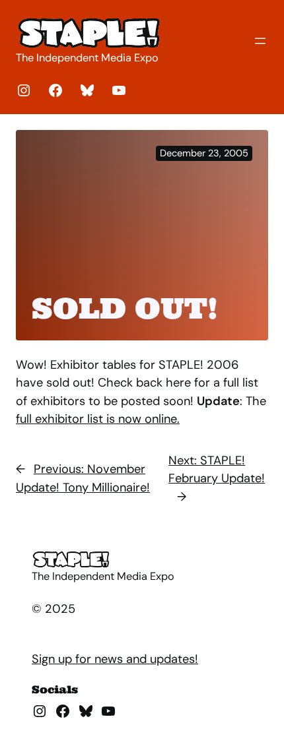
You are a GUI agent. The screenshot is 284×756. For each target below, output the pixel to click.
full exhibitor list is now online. (98, 419)
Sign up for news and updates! (115, 659)
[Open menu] (260, 41)
